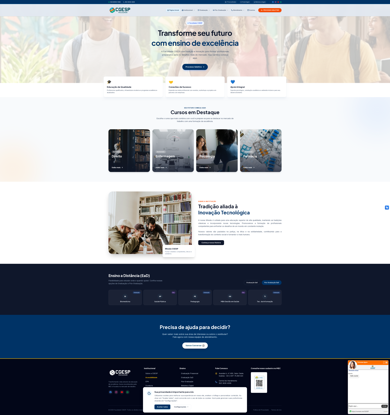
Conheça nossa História (211, 243)
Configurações (180, 407)
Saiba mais (116, 167)
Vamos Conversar (194, 345)
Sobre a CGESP (151, 373)
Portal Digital (246, 2)
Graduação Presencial (189, 373)
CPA (147, 382)
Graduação (204, 10)
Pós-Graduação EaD (271, 282)
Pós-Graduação (220, 10)
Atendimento (237, 10)
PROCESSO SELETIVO (271, 10)
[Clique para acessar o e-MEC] (258, 382)
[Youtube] (278, 2)
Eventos (252, 10)
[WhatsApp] (281, 2)
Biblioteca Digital (260, 2)
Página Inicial (174, 10)
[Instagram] (275, 2)
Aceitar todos (162, 407)
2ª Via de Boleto (231, 2)
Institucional (188, 10)
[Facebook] (273, 2)
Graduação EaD (252, 282)
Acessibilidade (151, 377)
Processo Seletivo (194, 67)
